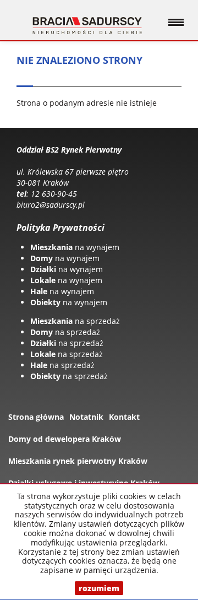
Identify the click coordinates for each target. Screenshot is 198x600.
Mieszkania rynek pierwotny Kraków (77, 461)
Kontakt (124, 417)
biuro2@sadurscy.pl (50, 204)
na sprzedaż (75, 321)
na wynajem (74, 247)
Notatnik (86, 417)
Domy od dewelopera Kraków (64, 439)
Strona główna (36, 417)
